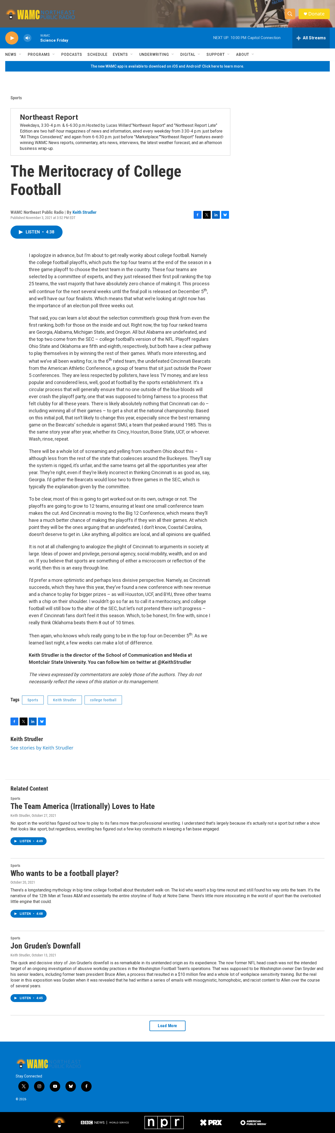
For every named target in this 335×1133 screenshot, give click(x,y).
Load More (167, 1025)
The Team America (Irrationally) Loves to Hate (82, 806)
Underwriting (154, 54)
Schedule (97, 54)
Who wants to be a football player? (64, 873)
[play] (12, 38)
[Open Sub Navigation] (20, 54)
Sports (16, 97)
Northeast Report (49, 117)
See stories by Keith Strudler (41, 748)
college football (103, 700)
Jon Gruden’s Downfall (45, 945)
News (10, 54)
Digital (187, 54)
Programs (39, 54)
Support (215, 54)
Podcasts (71, 54)
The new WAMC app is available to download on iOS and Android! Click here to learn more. (167, 66)
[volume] (27, 38)
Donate (316, 14)
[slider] (36, 38)
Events (120, 54)
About (242, 54)
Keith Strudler (84, 212)
